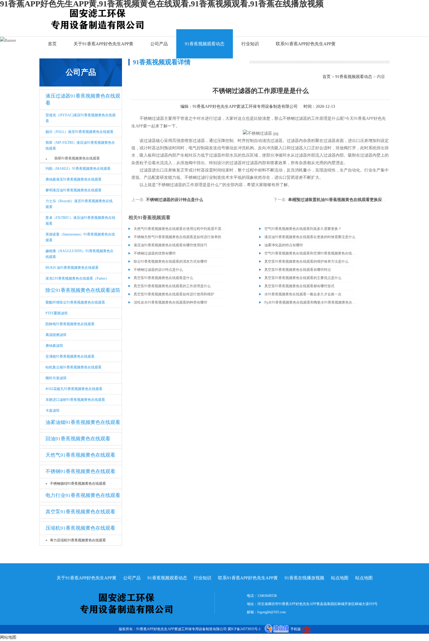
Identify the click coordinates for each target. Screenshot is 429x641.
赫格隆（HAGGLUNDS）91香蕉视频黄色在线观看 (80, 254)
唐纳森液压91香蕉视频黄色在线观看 (74, 179)
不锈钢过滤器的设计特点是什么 (174, 200)
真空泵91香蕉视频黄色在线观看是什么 (163, 278)
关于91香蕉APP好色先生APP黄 (103, 43)
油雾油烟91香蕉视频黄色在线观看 (83, 422)
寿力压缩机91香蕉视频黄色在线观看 (78, 540)
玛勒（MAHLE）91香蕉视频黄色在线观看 (78, 169)
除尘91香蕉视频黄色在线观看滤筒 (83, 290)
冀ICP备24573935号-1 (244, 629)
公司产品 (159, 43)
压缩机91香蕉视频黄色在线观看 (80, 528)
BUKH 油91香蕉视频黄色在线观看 (72, 268)
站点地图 (339, 578)
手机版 (295, 629)
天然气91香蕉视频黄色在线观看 (80, 455)
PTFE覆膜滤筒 (57, 313)
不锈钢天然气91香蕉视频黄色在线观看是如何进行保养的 (177, 237)
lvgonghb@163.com (271, 612)
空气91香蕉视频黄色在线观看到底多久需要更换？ (302, 229)
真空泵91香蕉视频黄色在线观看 (80, 511)
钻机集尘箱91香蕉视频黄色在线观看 (74, 367)
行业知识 (250, 43)
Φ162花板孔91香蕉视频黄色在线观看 (74, 389)
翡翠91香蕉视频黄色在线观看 (77, 158)
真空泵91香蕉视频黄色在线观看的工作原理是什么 (172, 286)
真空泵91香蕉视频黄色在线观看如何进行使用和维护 (174, 294)
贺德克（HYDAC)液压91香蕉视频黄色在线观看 (81, 118)
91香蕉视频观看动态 (204, 43)
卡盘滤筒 (53, 410)
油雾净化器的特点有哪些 (283, 245)
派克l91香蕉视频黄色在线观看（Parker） (77, 278)
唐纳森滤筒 (54, 346)
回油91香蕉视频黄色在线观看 (78, 438)
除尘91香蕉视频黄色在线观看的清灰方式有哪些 (170, 261)
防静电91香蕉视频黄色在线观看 (70, 324)
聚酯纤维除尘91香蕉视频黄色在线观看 (75, 302)
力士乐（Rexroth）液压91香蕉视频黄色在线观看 (79, 204)
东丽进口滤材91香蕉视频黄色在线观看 (75, 400)
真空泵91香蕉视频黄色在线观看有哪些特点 (297, 270)
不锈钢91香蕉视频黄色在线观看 (80, 471)
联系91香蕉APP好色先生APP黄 (306, 43)
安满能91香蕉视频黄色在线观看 (70, 356)
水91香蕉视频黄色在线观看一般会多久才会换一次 (302, 294)
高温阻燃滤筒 (56, 335)
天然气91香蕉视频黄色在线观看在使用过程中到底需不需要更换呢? (179, 229)
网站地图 (8, 637)
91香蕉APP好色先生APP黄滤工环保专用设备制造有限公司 (245, 106)
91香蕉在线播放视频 (304, 578)
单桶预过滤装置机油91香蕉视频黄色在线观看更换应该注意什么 (345, 200)
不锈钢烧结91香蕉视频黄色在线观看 (78, 483)
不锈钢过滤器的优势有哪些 (155, 253)
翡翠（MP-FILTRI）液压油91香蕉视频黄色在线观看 (80, 145)
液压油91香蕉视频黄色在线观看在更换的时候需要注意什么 (309, 237)
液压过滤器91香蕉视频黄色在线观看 (83, 99)
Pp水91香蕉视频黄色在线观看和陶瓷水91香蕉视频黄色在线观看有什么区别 (310, 302)
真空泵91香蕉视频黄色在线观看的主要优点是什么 (302, 278)
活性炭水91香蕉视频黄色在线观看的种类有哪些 (170, 302)
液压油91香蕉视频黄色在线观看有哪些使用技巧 (170, 245)
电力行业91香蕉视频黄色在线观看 (83, 495)
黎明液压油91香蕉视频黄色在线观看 (74, 190)
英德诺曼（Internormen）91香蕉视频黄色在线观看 (80, 237)
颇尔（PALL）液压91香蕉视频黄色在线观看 (80, 132)
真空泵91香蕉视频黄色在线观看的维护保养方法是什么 (306, 261)
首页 (52, 43)
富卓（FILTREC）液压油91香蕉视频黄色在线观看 (80, 221)
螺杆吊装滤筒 (56, 378)
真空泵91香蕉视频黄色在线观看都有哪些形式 (299, 286)
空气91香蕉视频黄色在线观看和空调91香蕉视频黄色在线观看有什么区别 (310, 253)
